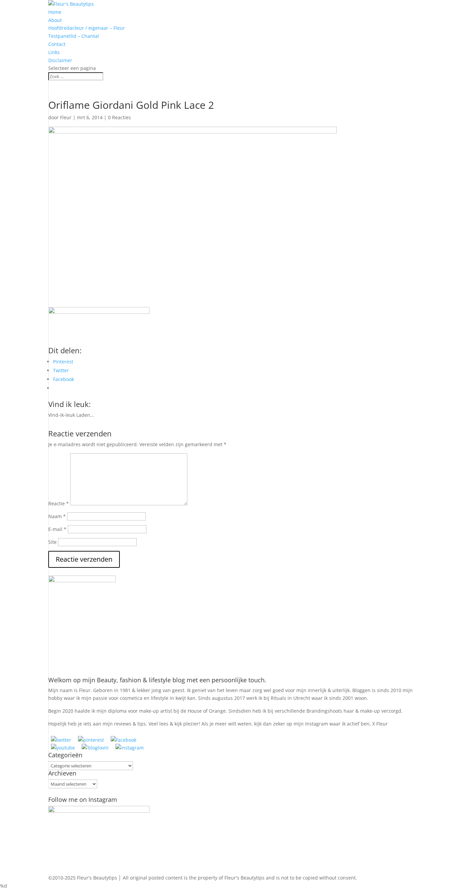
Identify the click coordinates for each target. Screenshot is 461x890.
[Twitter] (61, 740)
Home (54, 12)
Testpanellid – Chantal (73, 36)
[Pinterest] (91, 740)
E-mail (57, 529)
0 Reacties (119, 117)
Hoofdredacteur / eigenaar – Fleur (86, 28)
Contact (56, 44)
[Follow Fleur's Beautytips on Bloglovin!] (95, 747)
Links (54, 52)
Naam (57, 516)
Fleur (66, 117)
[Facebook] (123, 740)
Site (52, 542)
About (55, 20)
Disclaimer (60, 60)
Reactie (58, 503)
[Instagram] (129, 747)
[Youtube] (63, 747)
